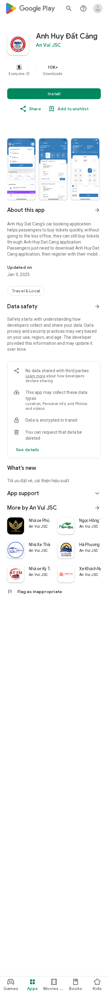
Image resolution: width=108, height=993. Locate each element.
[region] (54, 70)
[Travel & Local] (26, 290)
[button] (28, 74)
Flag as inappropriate (34, 591)
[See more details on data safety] (28, 449)
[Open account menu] (98, 8)
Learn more (35, 376)
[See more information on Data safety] (97, 306)
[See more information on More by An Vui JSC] (97, 508)
